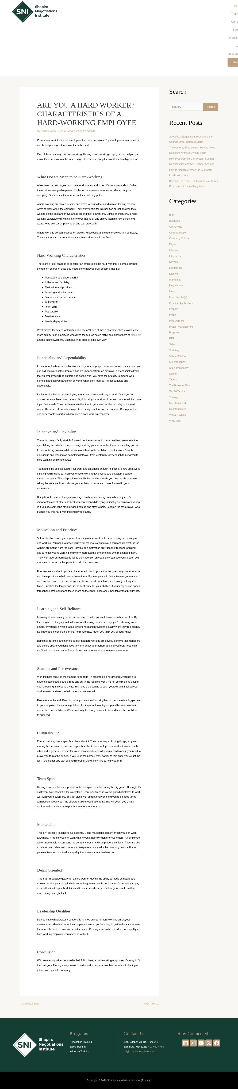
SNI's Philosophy (179, 367)
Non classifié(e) (178, 297)
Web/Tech (175, 420)
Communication (178, 232)
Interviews (175, 256)
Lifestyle (174, 273)
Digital (172, 244)
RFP (171, 338)
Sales (172, 344)
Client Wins (175, 226)
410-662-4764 (156, 1046)
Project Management (181, 326)
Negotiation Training (81, 1041)
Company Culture (85, 130)
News (172, 291)
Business (174, 220)
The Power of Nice (179, 385)
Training (173, 397)
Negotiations (176, 285)
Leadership (175, 267)
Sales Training (78, 1046)
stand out (136, 334)
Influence (174, 250)
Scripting (174, 350)
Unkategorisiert (177, 408)
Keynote (174, 261)
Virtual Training (177, 414)
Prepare (173, 308)
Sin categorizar (177, 361)
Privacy (146, 1080)
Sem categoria (177, 355)
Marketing (175, 279)
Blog (171, 214)
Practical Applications (181, 303)
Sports (173, 373)
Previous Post (29, 1003)
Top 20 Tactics (177, 391)
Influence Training (79, 1051)
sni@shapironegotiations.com (140, 1051)
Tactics (173, 379)
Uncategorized (177, 403)
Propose (174, 332)
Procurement (176, 320)
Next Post (151, 1003)
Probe (172, 314)
